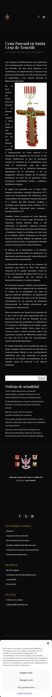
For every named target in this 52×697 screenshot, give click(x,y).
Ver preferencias (26, 687)
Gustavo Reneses (16, 52)
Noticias (40, 52)
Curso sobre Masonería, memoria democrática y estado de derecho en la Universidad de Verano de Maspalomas (23, 394)
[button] (48, 643)
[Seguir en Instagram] (32, 516)
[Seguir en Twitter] (26, 516)
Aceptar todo (26, 672)
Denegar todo (26, 680)
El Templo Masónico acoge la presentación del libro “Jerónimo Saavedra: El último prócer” (24, 404)
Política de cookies (24, 693)
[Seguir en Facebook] (19, 516)
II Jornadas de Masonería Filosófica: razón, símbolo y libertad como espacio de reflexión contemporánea (25, 422)
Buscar (42, 378)
